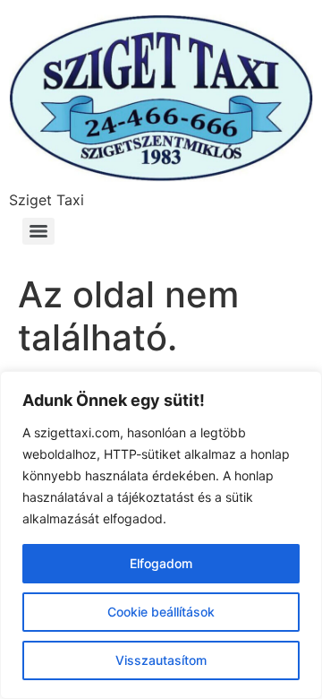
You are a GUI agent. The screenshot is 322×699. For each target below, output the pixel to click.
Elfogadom (161, 563)
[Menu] (38, 231)
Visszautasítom (161, 660)
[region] (161, 535)
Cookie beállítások (161, 611)
